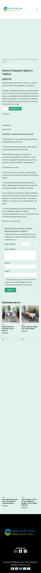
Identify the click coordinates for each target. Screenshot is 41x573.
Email (7, 271)
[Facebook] (20, 551)
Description (6, 125)
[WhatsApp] (15, 551)
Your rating (10, 244)
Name (7, 263)
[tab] (20, 125)
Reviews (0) (6, 129)
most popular (7, 65)
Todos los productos (14, 59)
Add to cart (15, 109)
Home (4, 59)
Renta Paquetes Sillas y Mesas (24, 65)
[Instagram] (25, 551)
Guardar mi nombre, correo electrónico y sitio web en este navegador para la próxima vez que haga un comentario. (20, 282)
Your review (10, 249)
